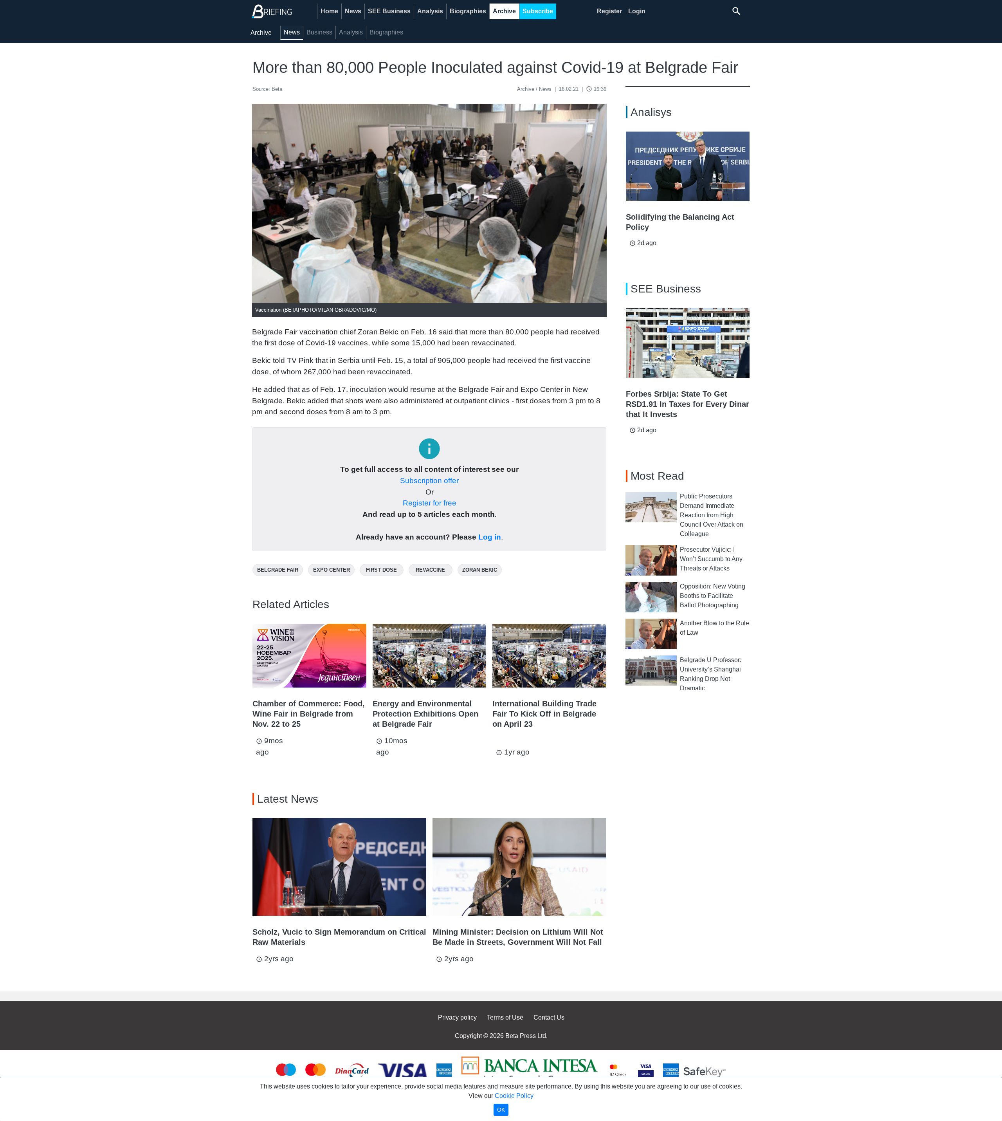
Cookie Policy (514, 1095)
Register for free (429, 503)
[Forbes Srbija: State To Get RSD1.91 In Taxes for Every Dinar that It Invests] (688, 343)
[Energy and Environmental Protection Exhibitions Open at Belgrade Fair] (430, 656)
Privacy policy (457, 1017)
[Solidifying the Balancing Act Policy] (688, 166)
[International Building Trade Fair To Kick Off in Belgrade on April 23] (549, 656)
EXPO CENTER (331, 570)
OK (501, 1110)
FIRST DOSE (381, 570)
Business (319, 32)
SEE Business (389, 11)
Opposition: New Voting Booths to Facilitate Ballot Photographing (712, 595)
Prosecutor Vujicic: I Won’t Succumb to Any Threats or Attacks (711, 559)
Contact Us (548, 1017)
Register (609, 11)
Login (636, 11)
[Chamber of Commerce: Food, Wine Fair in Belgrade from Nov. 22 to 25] (309, 656)
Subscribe (538, 11)
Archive (504, 11)
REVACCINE (430, 570)
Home (329, 11)
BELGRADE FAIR (277, 570)
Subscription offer (429, 481)
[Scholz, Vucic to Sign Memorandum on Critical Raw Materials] (339, 867)
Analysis (430, 11)
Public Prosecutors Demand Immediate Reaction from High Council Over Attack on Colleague (711, 515)
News (353, 11)
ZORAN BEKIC (479, 570)
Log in (489, 537)
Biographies (468, 11)
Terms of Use (505, 1017)
